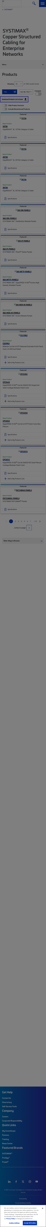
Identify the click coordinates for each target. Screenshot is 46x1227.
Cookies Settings (14, 1223)
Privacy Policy (10, 1219)
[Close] (42, 1208)
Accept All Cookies (30, 1223)
